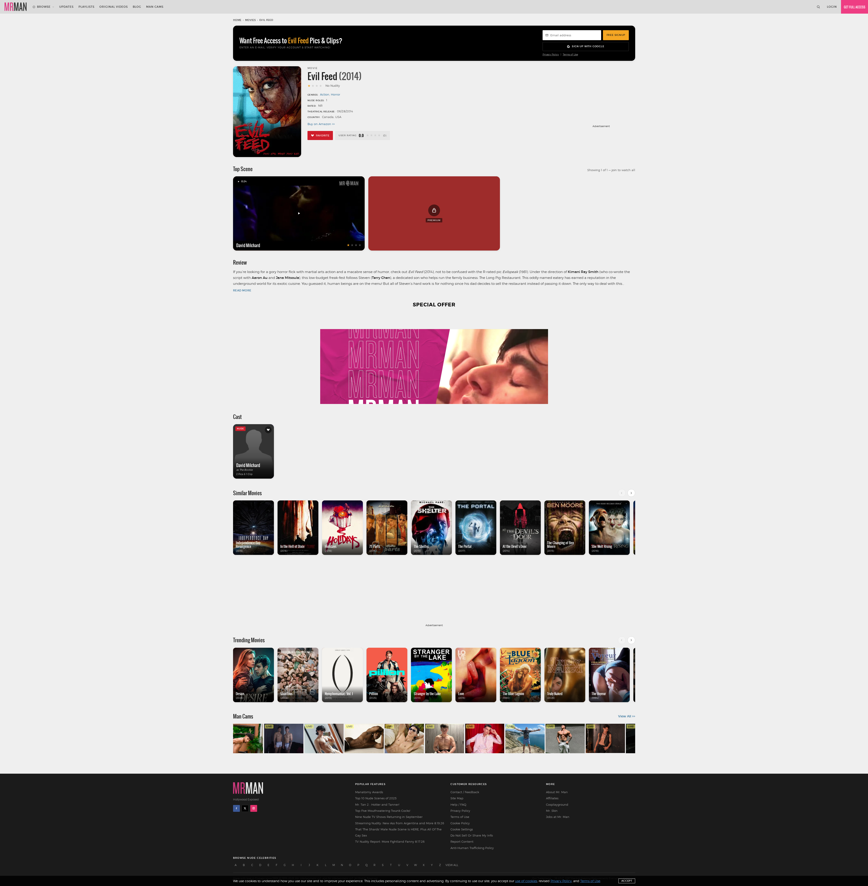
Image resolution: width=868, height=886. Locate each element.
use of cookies (526, 881)
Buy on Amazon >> (321, 124)
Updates (66, 6)
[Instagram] (253, 808)
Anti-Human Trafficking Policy (472, 848)
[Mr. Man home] (16, 6)
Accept (626, 880)
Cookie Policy (460, 823)
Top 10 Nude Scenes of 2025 (375, 798)
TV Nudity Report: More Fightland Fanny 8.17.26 (390, 841)
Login (832, 6)
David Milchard (248, 245)
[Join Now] (854, 7)
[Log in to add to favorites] (268, 429)
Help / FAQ (458, 804)
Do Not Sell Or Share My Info (471, 835)
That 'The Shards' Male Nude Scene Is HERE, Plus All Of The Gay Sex (398, 832)
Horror (335, 94)
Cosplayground (557, 804)
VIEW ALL (451, 865)
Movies (250, 20)
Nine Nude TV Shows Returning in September (389, 817)
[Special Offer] (434, 358)
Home (237, 20)
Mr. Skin (552, 810)
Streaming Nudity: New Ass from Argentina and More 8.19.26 (399, 823)
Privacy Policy (551, 54)
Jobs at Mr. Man (557, 817)
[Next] (631, 493)
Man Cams (154, 6)
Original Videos (113, 6)
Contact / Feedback (464, 792)
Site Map (456, 798)
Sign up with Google (588, 46)
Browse (44, 6)
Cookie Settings (461, 829)
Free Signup (616, 35)
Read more (242, 290)
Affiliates (552, 798)
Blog (137, 6)
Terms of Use (570, 54)
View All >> (626, 716)
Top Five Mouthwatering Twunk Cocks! (382, 810)
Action (324, 94)
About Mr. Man (557, 792)
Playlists (86, 6)
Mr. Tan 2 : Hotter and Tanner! (377, 804)
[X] (245, 808)
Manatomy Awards (369, 792)
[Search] (818, 6)
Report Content (461, 841)
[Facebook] (236, 808)
